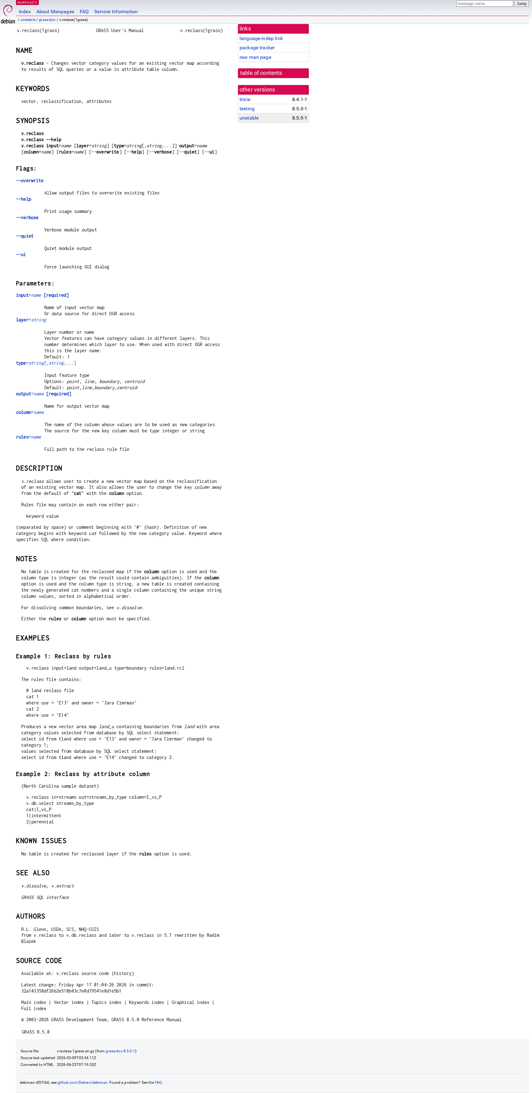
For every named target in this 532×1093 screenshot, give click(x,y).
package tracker (257, 48)
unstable (28, 20)
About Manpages (55, 11)
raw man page (255, 57)
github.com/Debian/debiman (82, 1082)
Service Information (116, 11)
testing (247, 109)
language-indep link (261, 38)
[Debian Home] (8, 12)
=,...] (46, 362)
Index (25, 11)
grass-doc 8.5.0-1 (120, 1051)
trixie (245, 99)
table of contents (261, 73)
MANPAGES (27, 2)
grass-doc (47, 20)
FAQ (84, 11)
